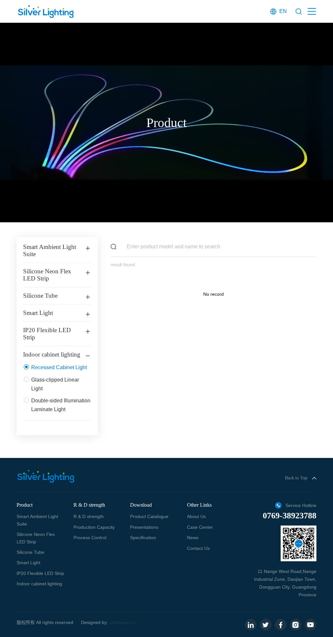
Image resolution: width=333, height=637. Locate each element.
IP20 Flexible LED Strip (40, 573)
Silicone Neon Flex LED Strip (36, 538)
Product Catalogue (149, 516)
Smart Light (28, 562)
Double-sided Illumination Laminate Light (60, 405)
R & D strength (88, 516)
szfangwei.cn (122, 622)
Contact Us (198, 548)
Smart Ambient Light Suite (37, 520)
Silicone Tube (30, 552)
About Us (196, 516)
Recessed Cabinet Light (59, 367)
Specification (143, 537)
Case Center (200, 527)
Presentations (144, 527)
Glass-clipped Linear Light (55, 384)
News (192, 537)
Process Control (89, 537)
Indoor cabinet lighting (39, 583)
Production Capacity (94, 527)
